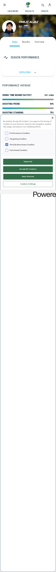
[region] (28, 343)
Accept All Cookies (28, 169)
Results (26, 41)
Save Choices (28, 176)
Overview (39, 41)
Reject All (28, 162)
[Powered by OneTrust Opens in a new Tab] (44, 192)
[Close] (52, 118)
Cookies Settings (28, 184)
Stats (15, 41)
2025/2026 (25, 72)
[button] (4, 3)
